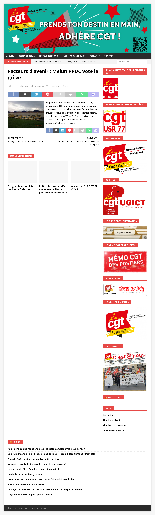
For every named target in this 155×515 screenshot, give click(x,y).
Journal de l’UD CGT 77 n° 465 (84, 188)
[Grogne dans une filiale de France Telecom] (22, 172)
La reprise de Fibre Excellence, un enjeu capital (33, 469)
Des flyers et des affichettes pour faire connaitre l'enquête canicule (45, 489)
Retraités (95, 56)
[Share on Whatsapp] (82, 94)
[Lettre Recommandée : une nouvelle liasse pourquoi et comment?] (53, 172)
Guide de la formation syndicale (25, 474)
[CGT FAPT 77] (77, 51)
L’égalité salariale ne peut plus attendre (30, 494)
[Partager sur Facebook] (13, 94)
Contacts (109, 56)
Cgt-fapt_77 (39, 86)
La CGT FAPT (115, 397)
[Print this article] (70, 94)
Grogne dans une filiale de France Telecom (22, 188)
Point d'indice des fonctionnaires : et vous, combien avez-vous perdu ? (46, 448)
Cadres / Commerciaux (73, 56)
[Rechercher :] (132, 61)
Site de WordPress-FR (113, 430)
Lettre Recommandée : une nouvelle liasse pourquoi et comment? (53, 189)
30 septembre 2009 (20, 86)
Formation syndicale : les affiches (26, 484)
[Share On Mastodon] (93, 94)
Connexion (108, 415)
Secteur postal (27, 56)
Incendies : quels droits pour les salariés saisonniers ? (37, 464)
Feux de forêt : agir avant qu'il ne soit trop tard (33, 459)
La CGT (16, 442)
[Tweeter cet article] (25, 94)
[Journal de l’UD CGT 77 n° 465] (85, 172)
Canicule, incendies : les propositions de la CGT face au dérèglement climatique (51, 453)
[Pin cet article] (47, 94)
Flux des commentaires (114, 425)
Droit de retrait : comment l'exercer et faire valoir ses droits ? (42, 479)
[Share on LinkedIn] (36, 94)
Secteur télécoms (48, 56)
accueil (10, 56)
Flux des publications (113, 420)
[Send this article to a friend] (59, 94)
